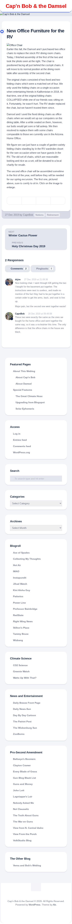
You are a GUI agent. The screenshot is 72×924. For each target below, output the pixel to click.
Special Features (22, 390)
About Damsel (24, 383)
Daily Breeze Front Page (26, 702)
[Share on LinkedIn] (58, 200)
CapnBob (28, 214)
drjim (18, 279)
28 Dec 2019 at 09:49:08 (40, 313)
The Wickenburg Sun (25, 727)
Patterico (18, 596)
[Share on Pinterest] (43, 200)
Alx (54, 904)
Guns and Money (23, 784)
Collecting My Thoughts (27, 559)
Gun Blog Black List (24, 778)
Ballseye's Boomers (24, 759)
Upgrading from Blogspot (30, 402)
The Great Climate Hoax (29, 396)
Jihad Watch (20, 584)
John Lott (18, 790)
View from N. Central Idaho (28, 828)
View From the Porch (25, 834)
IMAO (16, 571)
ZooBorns (18, 734)
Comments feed (22, 446)
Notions (39, 215)
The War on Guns (23, 821)
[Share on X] (14, 200)
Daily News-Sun (22, 709)
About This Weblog (24, 371)
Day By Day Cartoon (24, 715)
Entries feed (20, 440)
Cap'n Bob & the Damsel (36, 6)
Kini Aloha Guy (21, 590)
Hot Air (17, 565)
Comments (19, 268)
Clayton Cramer (22, 765)
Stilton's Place (21, 627)
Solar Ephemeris (25, 408)
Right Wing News (23, 621)
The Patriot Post (22, 721)
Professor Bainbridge (25, 609)
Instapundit (19, 577)
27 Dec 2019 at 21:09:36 (36, 279)
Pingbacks (44, 268)
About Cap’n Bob (25, 377)
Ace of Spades (21, 552)
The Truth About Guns (26, 815)
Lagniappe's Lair (22, 796)
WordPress (34, 904)
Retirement (53, 215)
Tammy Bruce (20, 634)
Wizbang (18, 640)
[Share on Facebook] (28, 200)
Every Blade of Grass (25, 771)
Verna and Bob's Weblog (27, 865)
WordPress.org (21, 452)
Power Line (19, 602)
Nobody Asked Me (23, 803)
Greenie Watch (21, 671)
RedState (18, 615)
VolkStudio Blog (22, 840)
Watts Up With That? (25, 677)
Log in (16, 433)
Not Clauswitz (21, 809)
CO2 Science (20, 665)
